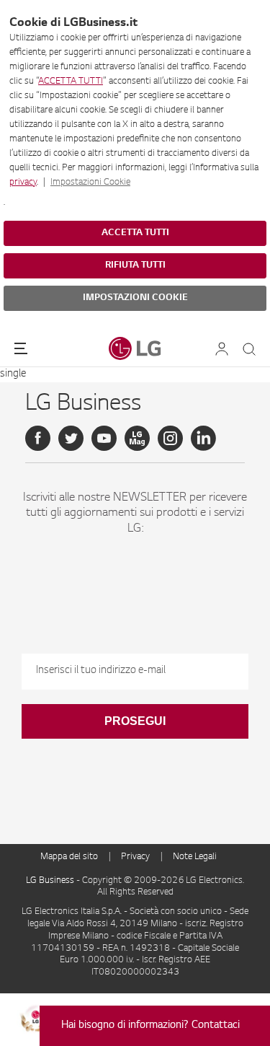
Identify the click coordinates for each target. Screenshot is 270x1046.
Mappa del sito (69, 857)
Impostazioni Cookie (90, 182)
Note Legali (195, 857)
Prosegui (135, 721)
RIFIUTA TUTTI (135, 265)
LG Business (51, 881)
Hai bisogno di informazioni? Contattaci (150, 1026)
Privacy (135, 857)
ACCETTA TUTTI (70, 81)
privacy (23, 182)
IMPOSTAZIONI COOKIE (135, 298)
